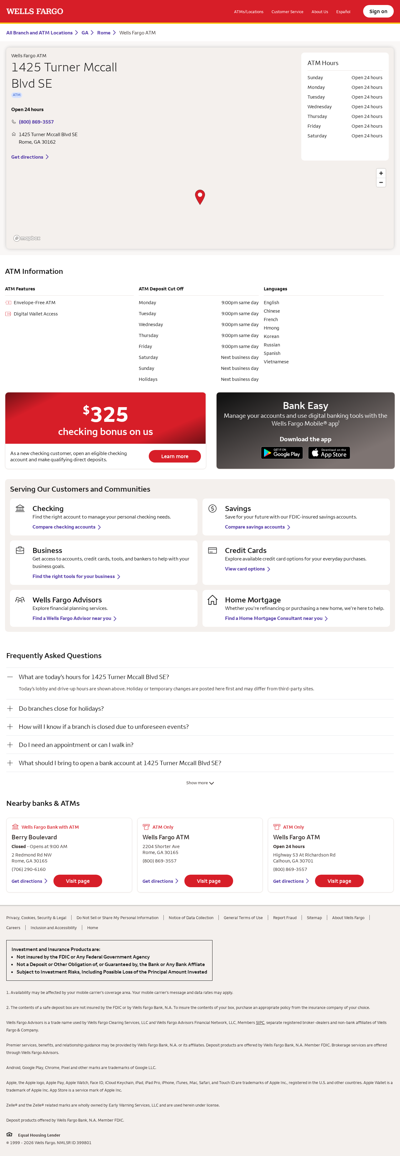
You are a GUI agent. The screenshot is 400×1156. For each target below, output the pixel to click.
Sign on (378, 11)
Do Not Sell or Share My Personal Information (117, 917)
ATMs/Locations (248, 11)
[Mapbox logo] (27, 238)
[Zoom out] (381, 182)
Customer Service (287, 11)
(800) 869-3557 (36, 122)
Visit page (78, 880)
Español (343, 11)
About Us (320, 11)
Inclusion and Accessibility (54, 927)
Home (92, 927)
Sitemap (314, 917)
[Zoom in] (381, 173)
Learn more (174, 456)
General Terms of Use (243, 917)
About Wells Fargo (348, 917)
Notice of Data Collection (191, 917)
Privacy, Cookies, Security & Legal (36, 917)
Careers (13, 927)
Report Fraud (285, 917)
